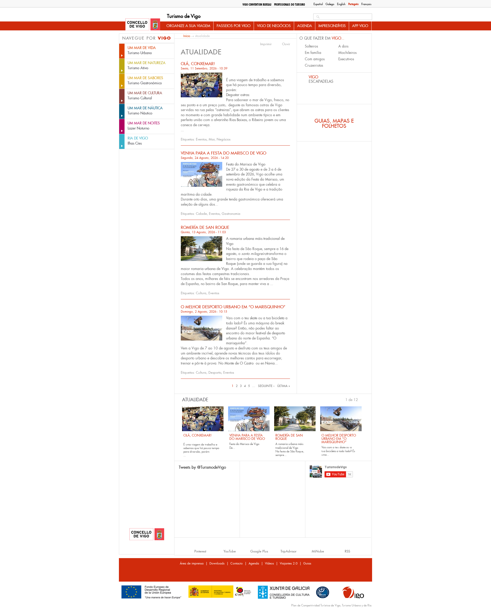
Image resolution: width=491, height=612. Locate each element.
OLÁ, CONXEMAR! (198, 63)
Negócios (223, 139)
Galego (330, 4)
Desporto (214, 372)
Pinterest (200, 551)
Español (318, 4)
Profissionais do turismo (289, 4)
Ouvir (286, 44)
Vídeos (269, 563)
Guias (307, 563)
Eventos (201, 139)
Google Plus (259, 551)
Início (186, 36)
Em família (313, 52)
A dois (343, 46)
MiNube (318, 551)
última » (283, 386)
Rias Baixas (238, 119)
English (341, 4)
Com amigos (315, 59)
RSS (347, 551)
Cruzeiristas (314, 65)
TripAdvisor (288, 551)
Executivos (346, 59)
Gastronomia (231, 213)
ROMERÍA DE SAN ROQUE (205, 227)
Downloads (217, 563)
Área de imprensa (192, 563)
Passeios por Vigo (234, 25)
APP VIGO (360, 25)
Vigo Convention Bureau (256, 4)
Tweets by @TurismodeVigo (202, 467)
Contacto (236, 563)
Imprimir (266, 44)
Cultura (201, 293)
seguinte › (266, 386)
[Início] (142, 24)
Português (353, 4)
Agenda (304, 25)
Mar (212, 139)
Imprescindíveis (332, 25)
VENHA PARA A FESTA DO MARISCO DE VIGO (223, 153)
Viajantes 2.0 (288, 563)
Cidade (201, 213)
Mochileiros (347, 52)
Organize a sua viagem (188, 25)
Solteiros (311, 46)
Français (366, 4)
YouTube (230, 551)
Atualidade (195, 400)
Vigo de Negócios (274, 25)
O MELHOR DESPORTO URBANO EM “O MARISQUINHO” (233, 307)
